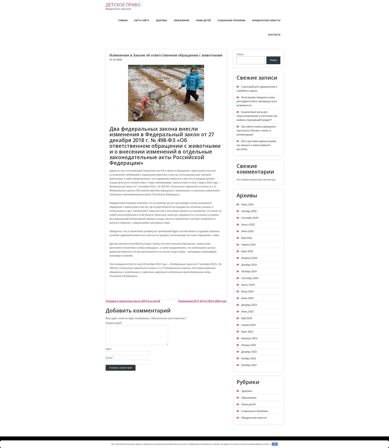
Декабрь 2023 (249, 305)
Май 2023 (246, 318)
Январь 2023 (248, 345)
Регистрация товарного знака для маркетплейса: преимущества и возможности (257, 101)
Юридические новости (266, 20)
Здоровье (161, 20)
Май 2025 (246, 238)
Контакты (274, 34)
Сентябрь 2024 (249, 278)
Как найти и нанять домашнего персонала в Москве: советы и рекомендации (256, 130)
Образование (181, 20)
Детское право (123, 4)
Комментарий (114, 323)
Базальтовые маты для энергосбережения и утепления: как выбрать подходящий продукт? (257, 116)
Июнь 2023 (247, 311)
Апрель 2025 (248, 244)
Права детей (203, 20)
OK (274, 444)
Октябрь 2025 (249, 211)
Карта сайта (141, 20)
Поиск (240, 54)
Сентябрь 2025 (249, 218)
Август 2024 (248, 285)
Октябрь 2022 (249, 365)
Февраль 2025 (249, 258)
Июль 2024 (247, 291)
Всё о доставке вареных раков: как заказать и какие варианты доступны (257, 145)
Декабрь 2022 (249, 351)
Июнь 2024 (247, 298)
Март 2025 (247, 251)
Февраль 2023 (249, 338)
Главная (123, 20)
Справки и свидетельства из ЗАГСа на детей (133, 301)
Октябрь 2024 (249, 271)
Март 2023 (247, 331)
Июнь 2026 (247, 204)
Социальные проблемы (231, 20)
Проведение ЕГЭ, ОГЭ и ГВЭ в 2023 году (202, 301)
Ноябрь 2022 (248, 358)
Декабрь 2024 (249, 264)
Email (109, 358)
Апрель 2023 (248, 325)
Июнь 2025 (247, 231)
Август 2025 (248, 224)
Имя (109, 349)
